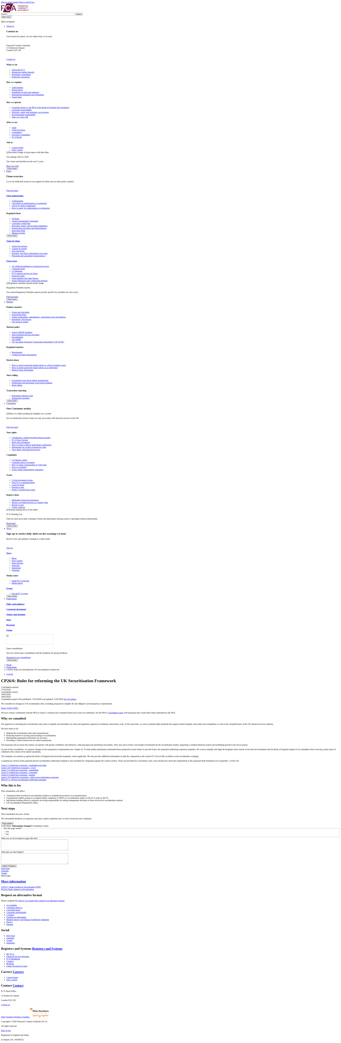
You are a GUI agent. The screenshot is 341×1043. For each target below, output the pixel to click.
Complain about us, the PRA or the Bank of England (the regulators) (40, 107)
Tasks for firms (13, 241)
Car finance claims (19, 460)
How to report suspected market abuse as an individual (35, 368)
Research (10, 625)
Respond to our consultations (18, 657)
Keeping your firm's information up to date (30, 253)
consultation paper (115, 713)
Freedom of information (16, 917)
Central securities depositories (24, 355)
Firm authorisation (14, 196)
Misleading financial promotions (25, 500)
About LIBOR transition (22, 332)
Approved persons (19, 246)
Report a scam (18, 505)
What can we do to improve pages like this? (19, 838)
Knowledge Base (19, 315)
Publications (11, 599)
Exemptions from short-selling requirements (30, 380)
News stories (17, 561)
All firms (15, 219)
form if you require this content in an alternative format (41, 901)
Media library (17, 583)
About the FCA (18, 70)
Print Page (5, 868)
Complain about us (14, 908)
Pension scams (18, 487)
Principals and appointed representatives (28, 256)
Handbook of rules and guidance (25, 92)
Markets (9, 302)
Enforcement (17, 90)
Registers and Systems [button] (47, 948)
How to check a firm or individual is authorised (31, 445)
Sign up (9, 548)
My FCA (10, 954)
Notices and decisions (15, 614)
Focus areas (11, 261)
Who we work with (20, 117)
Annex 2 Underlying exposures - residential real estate (23, 765)
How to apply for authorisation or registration (31, 208)
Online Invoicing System (16, 966)
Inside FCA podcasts (20, 581)
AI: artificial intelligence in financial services (30, 266)
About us (10, 26)
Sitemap (9, 924)
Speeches (16, 565)
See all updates (70, 699)
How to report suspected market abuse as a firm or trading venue (39, 365)
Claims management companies (25, 221)
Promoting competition (21, 74)
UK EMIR (16, 339)
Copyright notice (13, 910)
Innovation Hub (18, 231)
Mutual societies (18, 233)
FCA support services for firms (25, 273)
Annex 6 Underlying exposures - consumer (19, 772)
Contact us (10, 59)
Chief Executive (18, 130)
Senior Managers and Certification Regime (30, 281)
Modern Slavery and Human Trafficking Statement (27, 920)
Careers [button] (18, 972)
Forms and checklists (20, 312)
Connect (9, 961)
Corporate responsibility (22, 110)
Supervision (17, 97)
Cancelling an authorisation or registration (29, 203)
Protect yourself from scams (23, 490)
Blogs (14, 558)
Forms (9, 630)
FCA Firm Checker (20, 440)
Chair (14, 127)
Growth (9, 674)
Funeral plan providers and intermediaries (29, 228)
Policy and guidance (15, 604)
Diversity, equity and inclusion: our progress (30, 112)
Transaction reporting (21, 398)
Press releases (17, 563)
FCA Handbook (13, 959)
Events (9, 588)
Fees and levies (18, 251)
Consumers (11, 403)
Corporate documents (16, 609)
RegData (10, 964)
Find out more (12, 190)
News (8, 528)
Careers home (17, 147)
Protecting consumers (21, 77)
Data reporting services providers (25, 335)
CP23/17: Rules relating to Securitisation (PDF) (21, 887)
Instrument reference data (22, 396)
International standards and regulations (28, 95)
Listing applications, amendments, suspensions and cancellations (39, 317)
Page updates (7, 823)
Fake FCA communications (23, 482)
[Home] (15, 11)
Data (8, 620)
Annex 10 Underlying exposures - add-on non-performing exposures (30, 777)
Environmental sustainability (24, 115)
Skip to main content (9, 2)
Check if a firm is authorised (23, 206)
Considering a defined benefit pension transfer (31, 438)
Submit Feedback (9, 866)
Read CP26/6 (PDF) (9, 708)
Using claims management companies (27, 470)
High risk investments (21, 442)
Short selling (17, 385)
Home (9, 665)
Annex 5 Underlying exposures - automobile (19, 770)
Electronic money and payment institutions (29, 226)
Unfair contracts (18, 507)
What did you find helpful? (12, 852)
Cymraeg (10, 915)
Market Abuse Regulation (22, 370)
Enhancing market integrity (23, 72)
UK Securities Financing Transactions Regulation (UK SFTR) (38, 342)
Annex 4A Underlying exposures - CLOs (18, 768)
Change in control (19, 249)
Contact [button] (18, 985)
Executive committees (21, 135)
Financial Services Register (17, 956)
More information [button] (13, 881)
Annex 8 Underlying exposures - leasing (18, 775)
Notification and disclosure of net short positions (32, 383)
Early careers (17, 150)
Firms (8, 171)
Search (4, 14)
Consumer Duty (18, 269)
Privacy (9, 922)
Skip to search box (26, 2)
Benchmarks (17, 352)
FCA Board (17, 137)
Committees (17, 132)
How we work (12, 166)
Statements (16, 568)
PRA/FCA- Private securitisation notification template (23, 780)
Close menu (12, 169)
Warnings (16, 570)
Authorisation (17, 87)
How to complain (19, 467)
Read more (11, 523)
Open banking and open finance (25, 278)
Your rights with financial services (26, 450)
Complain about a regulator (23, 462)
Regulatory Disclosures (21, 319)
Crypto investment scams (22, 480)
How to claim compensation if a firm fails (29, 465)
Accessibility (11, 905)
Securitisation (17, 337)
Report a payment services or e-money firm (30, 502)
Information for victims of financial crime (29, 447)
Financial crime (18, 276)
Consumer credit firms (21, 223)
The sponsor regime (20, 322)
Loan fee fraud (18, 485)
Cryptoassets (17, 271)
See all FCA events (20, 593)
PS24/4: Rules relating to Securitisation (17, 889)
